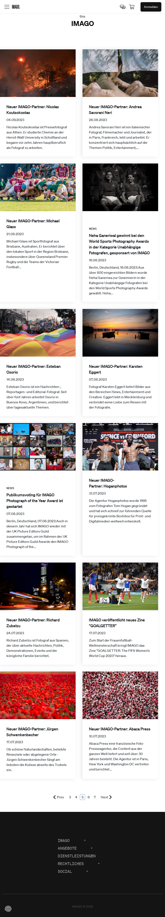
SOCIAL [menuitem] (65, 871)
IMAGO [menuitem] (64, 840)
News (93, 229)
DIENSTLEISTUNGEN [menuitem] (77, 855)
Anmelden (151, 7)
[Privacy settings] (8, 909)
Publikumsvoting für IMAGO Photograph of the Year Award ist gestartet (34, 500)
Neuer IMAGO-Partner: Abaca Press (119, 728)
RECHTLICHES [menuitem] (71, 863)
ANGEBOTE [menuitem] (67, 848)
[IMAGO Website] (16, 6)
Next (104, 797)
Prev (60, 797)
